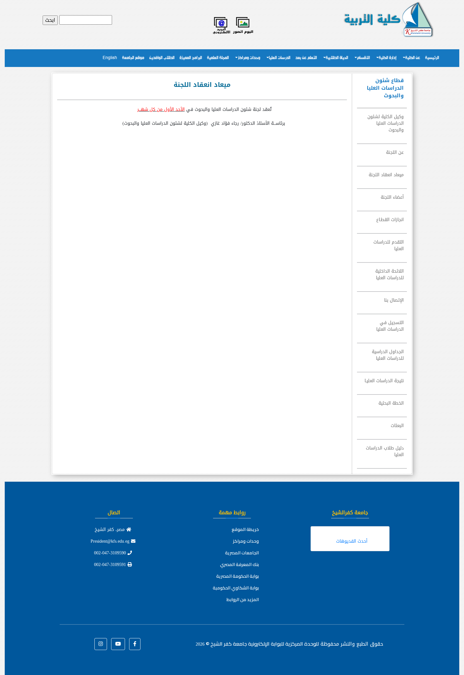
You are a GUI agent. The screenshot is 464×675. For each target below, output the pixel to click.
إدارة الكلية (387, 58)
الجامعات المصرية (242, 553)
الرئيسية (432, 58)
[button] (134, 644)
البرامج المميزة (191, 58)
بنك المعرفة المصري (239, 564)
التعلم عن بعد (306, 58)
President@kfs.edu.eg (111, 541)
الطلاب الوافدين (162, 58)
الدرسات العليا (279, 58)
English (110, 58)
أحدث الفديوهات (351, 541)
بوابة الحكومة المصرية (237, 576)
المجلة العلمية (218, 58)
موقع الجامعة (133, 58)
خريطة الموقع (245, 529)
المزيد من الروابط (243, 599)
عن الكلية (412, 58)
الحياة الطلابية (337, 58)
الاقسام (363, 58)
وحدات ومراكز (249, 58)
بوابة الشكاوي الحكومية (236, 588)
